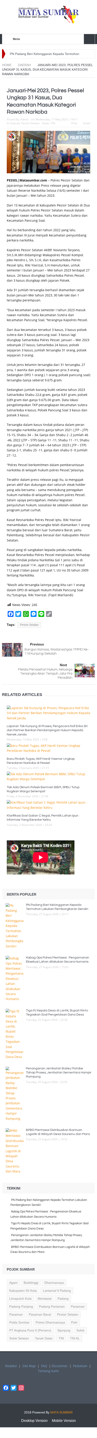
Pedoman (80, 1366)
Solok (80, 1330)
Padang (63, 1298)
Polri (74, 1322)
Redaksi (11, 1366)
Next (63, 665)
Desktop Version (34, 1421)
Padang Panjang (21, 1306)
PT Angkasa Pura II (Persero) (30, 1330)
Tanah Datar (44, 1338)
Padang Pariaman (52, 1306)
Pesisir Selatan (30, 123)
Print (74, 123)
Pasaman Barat (40, 1314)
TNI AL (75, 1338)
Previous (37, 644)
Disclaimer (60, 1366)
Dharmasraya (54, 1282)
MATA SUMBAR (61, 1412)
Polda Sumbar (19, 1322)
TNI (61, 1338)
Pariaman (78, 1306)
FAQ (44, 1366)
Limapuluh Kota (20, 1298)
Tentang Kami (48, 1371)
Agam (13, 1282)
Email (86, 123)
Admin (25, 119)
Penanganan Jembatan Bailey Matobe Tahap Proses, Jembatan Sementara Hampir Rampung (58, 1072)
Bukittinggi (31, 1282)
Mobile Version (64, 1421)
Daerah (15, 123)
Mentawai (44, 1298)
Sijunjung (63, 1330)
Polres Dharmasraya (50, 1322)
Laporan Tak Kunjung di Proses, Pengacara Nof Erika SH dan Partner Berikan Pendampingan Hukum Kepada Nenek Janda (47, 730)
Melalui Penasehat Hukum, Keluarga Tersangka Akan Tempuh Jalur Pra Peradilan (45, 673)
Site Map (29, 1366)
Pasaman (16, 1314)
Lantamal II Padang (57, 1290)
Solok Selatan (19, 1338)
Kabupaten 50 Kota (23, 1290)
